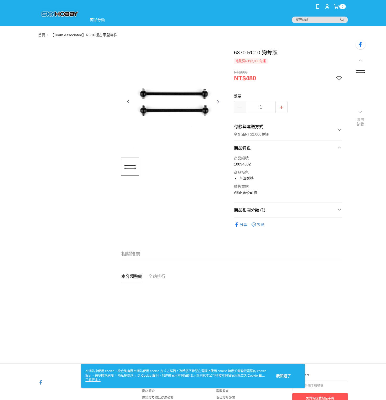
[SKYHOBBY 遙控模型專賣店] (59, 13)
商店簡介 (148, 391)
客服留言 (222, 391)
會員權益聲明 (225, 398)
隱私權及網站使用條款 (158, 398)
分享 (243, 224)
